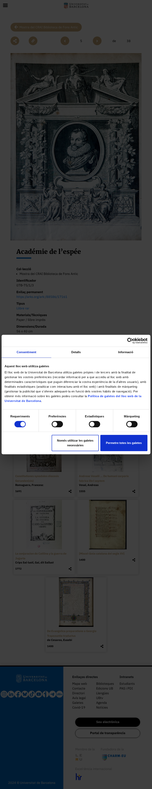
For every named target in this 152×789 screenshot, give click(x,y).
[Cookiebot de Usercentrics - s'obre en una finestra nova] (130, 341)
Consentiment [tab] (26, 352)
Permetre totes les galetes (124, 443)
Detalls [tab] (76, 352)
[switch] (57, 424)
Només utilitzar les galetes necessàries (75, 443)
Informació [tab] (125, 352)
